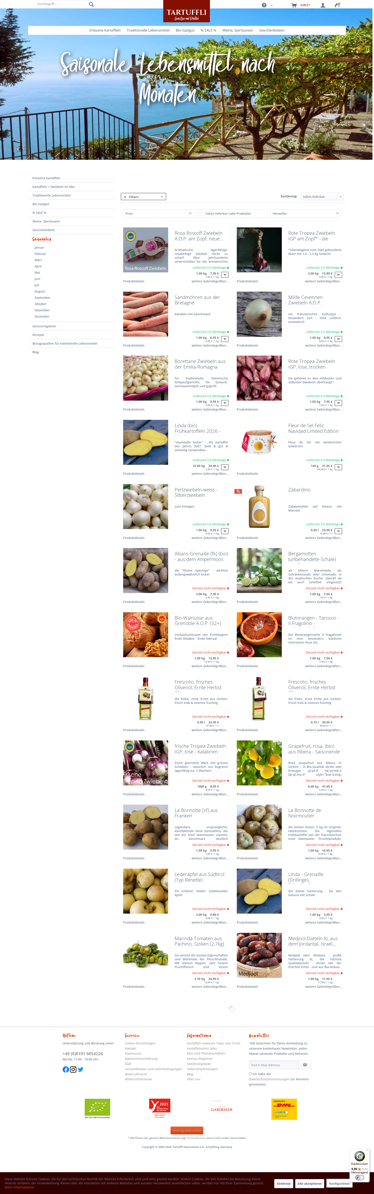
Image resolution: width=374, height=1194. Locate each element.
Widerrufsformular (138, 1079)
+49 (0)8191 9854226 (83, 1054)
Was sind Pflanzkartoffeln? (206, 1053)
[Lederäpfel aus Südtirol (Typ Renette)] (145, 894)
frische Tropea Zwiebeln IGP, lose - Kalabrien (200, 749)
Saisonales (42, 239)
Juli (37, 285)
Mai (37, 272)
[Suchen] (91, 4)
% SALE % (39, 213)
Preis (129, 213)
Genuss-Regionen (200, 1059)
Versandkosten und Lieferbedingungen (153, 1069)
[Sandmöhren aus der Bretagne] (145, 317)
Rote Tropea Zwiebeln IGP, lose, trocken (311, 364)
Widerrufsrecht (136, 1074)
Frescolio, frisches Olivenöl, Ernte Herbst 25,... (198, 685)
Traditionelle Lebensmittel (51, 195)
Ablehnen (284, 1183)
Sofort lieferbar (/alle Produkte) (228, 213)
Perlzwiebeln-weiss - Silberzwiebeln (196, 493)
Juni (37, 279)
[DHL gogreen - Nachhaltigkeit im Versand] (284, 1109)
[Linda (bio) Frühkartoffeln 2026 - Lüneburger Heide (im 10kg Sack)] (145, 445)
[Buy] (225, 275)
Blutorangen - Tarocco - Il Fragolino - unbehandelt (313, 621)
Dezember (42, 316)
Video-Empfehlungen (202, 1069)
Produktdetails (134, 281)
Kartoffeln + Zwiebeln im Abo (53, 187)
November (42, 310)
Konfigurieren (339, 1183)
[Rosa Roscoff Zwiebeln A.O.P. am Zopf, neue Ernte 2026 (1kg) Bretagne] (145, 252)
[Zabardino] (259, 509)
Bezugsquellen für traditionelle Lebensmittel (64, 343)
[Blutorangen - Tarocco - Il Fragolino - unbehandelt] (259, 637)
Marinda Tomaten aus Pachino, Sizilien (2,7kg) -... (199, 942)
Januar (39, 247)
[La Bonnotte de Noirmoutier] (259, 830)
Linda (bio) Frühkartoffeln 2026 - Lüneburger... (198, 429)
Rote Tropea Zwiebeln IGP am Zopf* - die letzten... (311, 236)
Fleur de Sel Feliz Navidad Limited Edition (313, 428)
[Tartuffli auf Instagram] (73, 1075)
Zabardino (299, 490)
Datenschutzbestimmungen (269, 1079)
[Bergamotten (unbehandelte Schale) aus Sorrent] (259, 573)
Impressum (133, 1053)
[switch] (359, 1177)
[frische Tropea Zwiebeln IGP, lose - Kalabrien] (145, 765)
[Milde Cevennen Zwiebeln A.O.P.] (259, 317)
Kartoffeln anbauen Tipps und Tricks (213, 1043)
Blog (35, 352)
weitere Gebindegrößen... (210, 281)
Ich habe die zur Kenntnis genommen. (279, 1079)
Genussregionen (44, 326)
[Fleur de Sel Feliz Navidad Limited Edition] (259, 445)
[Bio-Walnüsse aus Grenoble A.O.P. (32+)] (145, 637)
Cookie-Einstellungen (140, 1043)
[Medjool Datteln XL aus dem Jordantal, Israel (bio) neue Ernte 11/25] (259, 958)
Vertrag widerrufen (187, 1130)
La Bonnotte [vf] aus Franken (196, 813)
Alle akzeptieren (310, 1183)
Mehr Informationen (19, 1187)
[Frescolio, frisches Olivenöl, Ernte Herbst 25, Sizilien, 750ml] (259, 701)
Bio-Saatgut (40, 204)
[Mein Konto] (324, 5)
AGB (128, 1064)
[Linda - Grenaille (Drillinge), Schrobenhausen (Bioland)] (259, 894)
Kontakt (130, 1048)
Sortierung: (289, 196)
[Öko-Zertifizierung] (97, 1109)
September (43, 298)
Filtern (133, 197)
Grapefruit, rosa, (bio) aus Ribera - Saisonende (314, 749)
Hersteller (280, 213)
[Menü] (367, 1151)
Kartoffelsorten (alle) (202, 1048)
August (40, 291)
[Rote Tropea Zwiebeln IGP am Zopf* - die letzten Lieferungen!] (259, 252)
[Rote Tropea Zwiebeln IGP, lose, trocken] (259, 381)
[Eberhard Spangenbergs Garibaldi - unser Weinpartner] (221, 1109)
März (38, 260)
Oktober (41, 304)
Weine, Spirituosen (46, 221)
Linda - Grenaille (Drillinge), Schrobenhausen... (308, 877)
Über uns (193, 1079)
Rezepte (38, 335)
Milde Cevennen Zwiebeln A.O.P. (305, 300)
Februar (40, 254)
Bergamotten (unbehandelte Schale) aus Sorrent (312, 557)
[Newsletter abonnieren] (305, 1065)
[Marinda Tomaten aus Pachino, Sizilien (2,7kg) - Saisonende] (145, 958)
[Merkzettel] (339, 5)
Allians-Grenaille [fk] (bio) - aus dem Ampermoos (201, 557)
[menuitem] (339, 5)
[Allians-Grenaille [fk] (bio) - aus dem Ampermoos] (145, 573)
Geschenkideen (43, 230)
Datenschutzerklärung (141, 1059)
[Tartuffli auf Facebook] (66, 1075)
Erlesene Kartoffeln (46, 178)
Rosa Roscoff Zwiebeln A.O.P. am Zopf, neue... (199, 236)
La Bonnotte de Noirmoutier (304, 813)
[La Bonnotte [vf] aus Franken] (145, 830)
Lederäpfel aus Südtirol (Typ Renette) (199, 877)
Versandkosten (196, 1138)
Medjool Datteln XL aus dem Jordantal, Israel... (313, 941)
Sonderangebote (199, 1064)
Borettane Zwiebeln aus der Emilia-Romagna (200, 364)
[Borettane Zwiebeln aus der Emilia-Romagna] (145, 381)
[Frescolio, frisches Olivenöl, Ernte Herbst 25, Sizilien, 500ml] (145, 701)
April (38, 266)
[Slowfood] (160, 1109)
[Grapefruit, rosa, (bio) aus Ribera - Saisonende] (259, 765)
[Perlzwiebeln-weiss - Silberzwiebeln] (145, 509)
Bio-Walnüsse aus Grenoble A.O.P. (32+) (198, 621)
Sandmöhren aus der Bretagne (197, 300)
